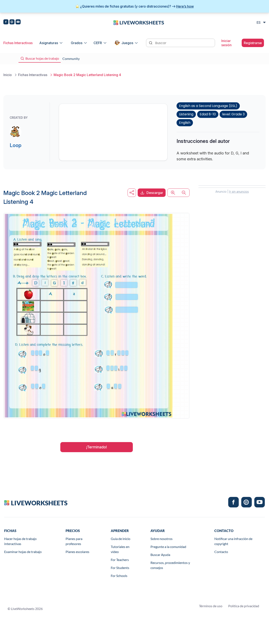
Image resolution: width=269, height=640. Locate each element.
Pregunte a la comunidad (168, 547)
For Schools (119, 576)
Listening (186, 114)
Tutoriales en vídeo (120, 549)
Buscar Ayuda (160, 555)
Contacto (221, 552)
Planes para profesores (74, 541)
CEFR (98, 43)
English (184, 122)
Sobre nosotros (161, 539)
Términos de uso (210, 606)
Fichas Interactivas (18, 43)
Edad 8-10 (208, 114)
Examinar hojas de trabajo (23, 552)
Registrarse (253, 43)
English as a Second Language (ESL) (208, 105)
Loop (15, 145)
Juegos (127, 43)
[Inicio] (138, 22)
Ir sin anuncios (239, 191)
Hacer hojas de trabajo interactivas (20, 541)
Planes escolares (77, 552)
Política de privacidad (243, 606)
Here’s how (185, 6)
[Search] (151, 42)
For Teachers (120, 560)
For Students (120, 568)
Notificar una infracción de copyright (233, 541)
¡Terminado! (96, 447)
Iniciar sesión (226, 43)
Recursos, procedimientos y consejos (170, 565)
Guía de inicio (120, 539)
